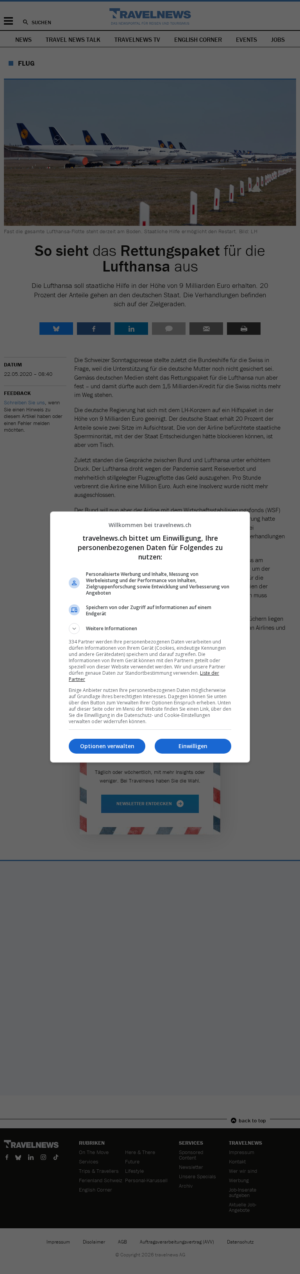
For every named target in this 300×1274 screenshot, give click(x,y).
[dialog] (150, 637)
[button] (150, 628)
